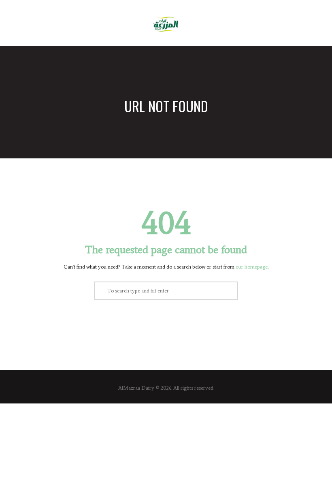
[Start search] (100, 291)
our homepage (252, 267)
